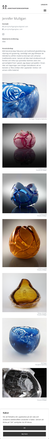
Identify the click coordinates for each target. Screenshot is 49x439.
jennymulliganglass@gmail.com (16, 26)
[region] (24, 424)
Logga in (44, 5)
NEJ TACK (25, 434)
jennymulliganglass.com (13, 29)
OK (25, 428)
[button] (45, 10)
